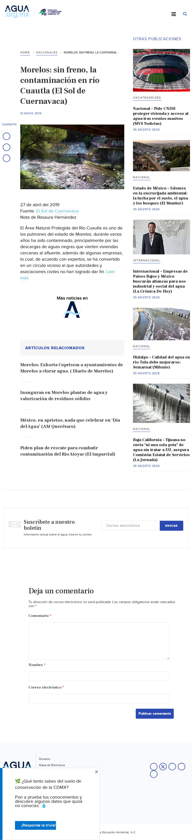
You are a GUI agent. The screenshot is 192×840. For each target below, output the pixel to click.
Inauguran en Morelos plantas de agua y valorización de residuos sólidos (64, 396)
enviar (171, 526)
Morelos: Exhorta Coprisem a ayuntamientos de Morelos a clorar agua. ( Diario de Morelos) (71, 368)
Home (25, 52)
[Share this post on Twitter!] (6, 147)
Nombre (37, 665)
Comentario (39, 615)
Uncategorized (147, 97)
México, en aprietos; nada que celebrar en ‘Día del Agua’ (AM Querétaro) (70, 423)
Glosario (44, 759)
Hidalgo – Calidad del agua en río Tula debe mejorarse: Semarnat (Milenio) (161, 362)
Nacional (141, 177)
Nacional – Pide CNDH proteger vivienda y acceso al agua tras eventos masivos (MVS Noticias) (160, 116)
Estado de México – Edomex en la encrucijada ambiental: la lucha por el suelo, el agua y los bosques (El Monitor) (160, 196)
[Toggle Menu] (173, 14)
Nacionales (47, 52)
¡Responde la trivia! (39, 825)
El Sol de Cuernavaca (57, 211)
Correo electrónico (46, 687)
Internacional (146, 260)
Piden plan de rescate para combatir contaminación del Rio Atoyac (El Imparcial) (67, 451)
